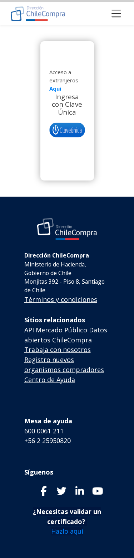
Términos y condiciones (60, 299)
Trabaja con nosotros (57, 349)
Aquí (55, 88)
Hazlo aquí (67, 531)
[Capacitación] (38, 13)
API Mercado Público (55, 330)
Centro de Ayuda (49, 379)
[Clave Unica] (67, 130)
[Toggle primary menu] (116, 13)
